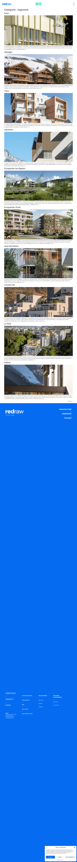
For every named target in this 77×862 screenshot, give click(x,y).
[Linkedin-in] (40, 4)
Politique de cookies (60, 859)
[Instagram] (37, 4)
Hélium (7, 362)
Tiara (6, 91)
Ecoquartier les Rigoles (14, 168)
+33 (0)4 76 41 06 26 (10, 716)
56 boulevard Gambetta (11, 714)
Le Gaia (7, 324)
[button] (74, 847)
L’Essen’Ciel (9, 285)
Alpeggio (8, 52)
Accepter (50, 857)
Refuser (60, 857)
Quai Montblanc (11, 246)
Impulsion (8, 129)
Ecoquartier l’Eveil (12, 207)
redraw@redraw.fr (10, 717)
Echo (6, 13)
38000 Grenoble (9, 715)
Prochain (70, 401)
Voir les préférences (70, 857)
